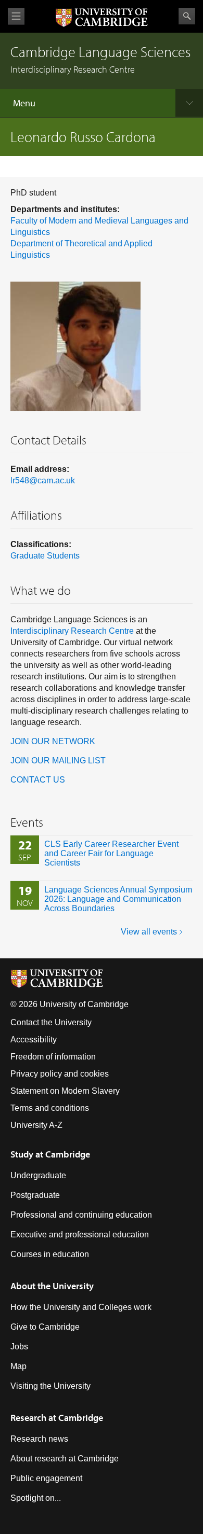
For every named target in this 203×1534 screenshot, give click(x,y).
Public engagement (46, 1478)
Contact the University (51, 1022)
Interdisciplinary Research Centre (72, 630)
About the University (52, 1286)
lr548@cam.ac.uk (42, 480)
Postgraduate (35, 1195)
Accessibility (33, 1039)
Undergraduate (38, 1175)
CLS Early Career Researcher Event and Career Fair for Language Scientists (111, 853)
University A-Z (36, 1125)
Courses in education (49, 1254)
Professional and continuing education (81, 1214)
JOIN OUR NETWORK (52, 741)
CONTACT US (37, 779)
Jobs (19, 1346)
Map (18, 1366)
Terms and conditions (49, 1108)
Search (187, 16)
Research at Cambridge (56, 1418)
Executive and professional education (79, 1234)
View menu (16, 16)
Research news (39, 1438)
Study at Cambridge (50, 1154)
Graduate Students (45, 555)
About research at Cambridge (64, 1458)
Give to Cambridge (45, 1326)
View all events (149, 931)
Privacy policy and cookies (59, 1073)
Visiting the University (50, 1386)
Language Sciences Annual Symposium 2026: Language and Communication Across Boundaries (118, 899)
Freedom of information (53, 1056)
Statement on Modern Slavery (65, 1090)
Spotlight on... (35, 1498)
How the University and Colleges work (80, 1307)
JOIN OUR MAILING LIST (58, 760)
